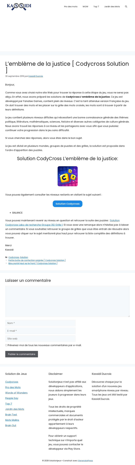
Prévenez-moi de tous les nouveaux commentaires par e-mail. (44, 345)
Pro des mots (70, 6)
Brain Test (11, 414)
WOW (85, 6)
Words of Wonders (16, 392)
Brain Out (10, 425)
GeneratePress (85, 460)
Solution (24, 257)
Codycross (13, 257)
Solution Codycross (67, 203)
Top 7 (96, 6)
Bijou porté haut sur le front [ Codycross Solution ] (32, 263)
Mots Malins (12, 420)
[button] (126, 7)
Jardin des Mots (112, 6)
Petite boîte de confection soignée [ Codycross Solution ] (37, 260)
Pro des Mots (13, 387)
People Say (11, 398)
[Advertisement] (67, 32)
